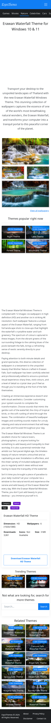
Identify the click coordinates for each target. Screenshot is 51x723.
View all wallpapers (39, 210)
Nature (24, 13)
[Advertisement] (25, 58)
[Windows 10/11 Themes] (9, 4)
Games (6, 13)
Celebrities (35, 13)
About (26, 713)
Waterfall (15, 508)
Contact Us (41, 718)
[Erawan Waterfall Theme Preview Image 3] (38, 173)
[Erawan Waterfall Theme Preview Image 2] (13, 173)
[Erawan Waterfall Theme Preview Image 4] (25, 194)
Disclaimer (28, 718)
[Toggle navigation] (45, 4)
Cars (44, 13)
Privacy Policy (38, 713)
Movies (15, 13)
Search (43, 606)
